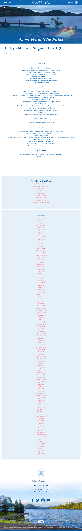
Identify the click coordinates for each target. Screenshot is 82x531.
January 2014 (41, 391)
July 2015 (41, 363)
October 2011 (41, 439)
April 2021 (41, 289)
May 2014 (41, 388)
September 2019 (41, 313)
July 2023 (41, 260)
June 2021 (41, 287)
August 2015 (41, 361)
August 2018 (41, 326)
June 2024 (41, 244)
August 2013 (41, 398)
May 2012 (41, 423)
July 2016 (41, 352)
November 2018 (41, 324)
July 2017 (41, 340)
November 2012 (41, 411)
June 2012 (41, 421)
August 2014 (41, 382)
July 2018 (41, 329)
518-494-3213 (41, 485)
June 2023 (41, 262)
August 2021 (41, 283)
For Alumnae (41, 191)
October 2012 (41, 414)
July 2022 (41, 271)
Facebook (32, 499)
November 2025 (41, 227)
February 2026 (41, 225)
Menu (71, 3)
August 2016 (41, 349)
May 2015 (41, 368)
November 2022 (41, 264)
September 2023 (41, 255)
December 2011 (41, 434)
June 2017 (41, 342)
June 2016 (41, 354)
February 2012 (41, 430)
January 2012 (41, 432)
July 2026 (41, 220)
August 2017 (41, 338)
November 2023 (41, 253)
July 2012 (41, 418)
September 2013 (41, 395)
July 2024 (41, 241)
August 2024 (41, 239)
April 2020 (41, 303)
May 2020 (41, 301)
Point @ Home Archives (41, 202)
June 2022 (41, 273)
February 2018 (41, 333)
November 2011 (41, 437)
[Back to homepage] (42, 2)
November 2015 (41, 358)
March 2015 (41, 370)
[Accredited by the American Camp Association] (41, 522)
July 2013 (41, 400)
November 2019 (41, 310)
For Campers (41, 188)
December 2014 (41, 375)
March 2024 (41, 248)
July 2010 (41, 453)
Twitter (38, 499)
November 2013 (41, 393)
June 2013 (41, 402)
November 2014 (41, 377)
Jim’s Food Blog (41, 195)
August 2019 (41, 315)
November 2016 (41, 347)
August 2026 (41, 218)
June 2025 (41, 234)
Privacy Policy (58, 527)
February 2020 (41, 308)
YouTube (48, 499)
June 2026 (41, 223)
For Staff (41, 193)
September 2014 (41, 379)
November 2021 (41, 278)
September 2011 (41, 441)
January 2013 (41, 409)
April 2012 (41, 425)
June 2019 (41, 319)
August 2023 (41, 257)
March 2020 (41, 306)
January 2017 (41, 345)
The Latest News (41, 184)
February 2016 (41, 356)
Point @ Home (41, 200)
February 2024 (41, 250)
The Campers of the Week (41, 186)
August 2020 (41, 294)
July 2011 (41, 446)
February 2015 (41, 372)
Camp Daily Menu (41, 197)
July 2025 (41, 232)
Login (7, 3)
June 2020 (41, 299)
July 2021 (41, 285)
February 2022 (41, 276)
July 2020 (41, 296)
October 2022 (41, 267)
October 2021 (41, 280)
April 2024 (41, 246)
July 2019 (41, 317)
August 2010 (41, 451)
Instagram (43, 499)
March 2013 (41, 405)
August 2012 (41, 416)
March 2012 (41, 428)
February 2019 (41, 322)
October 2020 (41, 292)
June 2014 (41, 386)
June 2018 (41, 331)
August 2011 (41, 444)
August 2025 (41, 230)
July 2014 (41, 384)
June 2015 (41, 365)
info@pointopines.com (41, 481)
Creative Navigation (73, 527)
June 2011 (41, 448)
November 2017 (41, 336)
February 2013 (41, 407)
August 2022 (41, 269)
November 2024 (41, 237)
